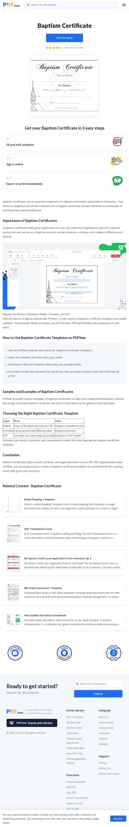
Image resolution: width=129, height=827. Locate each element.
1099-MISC (72, 733)
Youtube (103, 744)
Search (98, 694)
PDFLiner (34, 722)
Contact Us (105, 768)
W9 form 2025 (74, 727)
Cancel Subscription (109, 773)
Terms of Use (106, 722)
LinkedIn (103, 738)
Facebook (104, 733)
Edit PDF (71, 787)
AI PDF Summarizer (77, 798)
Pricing (102, 762)
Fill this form (64, 38)
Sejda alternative (76, 748)
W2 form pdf (73, 722)
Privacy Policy (106, 727)
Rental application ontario (76, 760)
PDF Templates (75, 717)
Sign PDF (71, 792)
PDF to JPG (73, 808)
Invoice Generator (76, 781)
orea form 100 (74, 753)
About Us (104, 717)
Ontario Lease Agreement (74, 740)
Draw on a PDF (75, 803)
